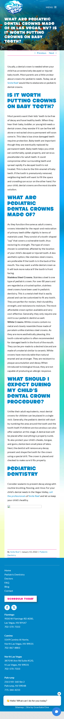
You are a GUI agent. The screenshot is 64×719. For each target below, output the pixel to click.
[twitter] (14, 607)
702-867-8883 (12, 647)
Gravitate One (41, 707)
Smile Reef (12, 82)
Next (51, 52)
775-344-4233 (12, 689)
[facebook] (7, 607)
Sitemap (19, 707)
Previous (41, 52)
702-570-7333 (12, 626)
